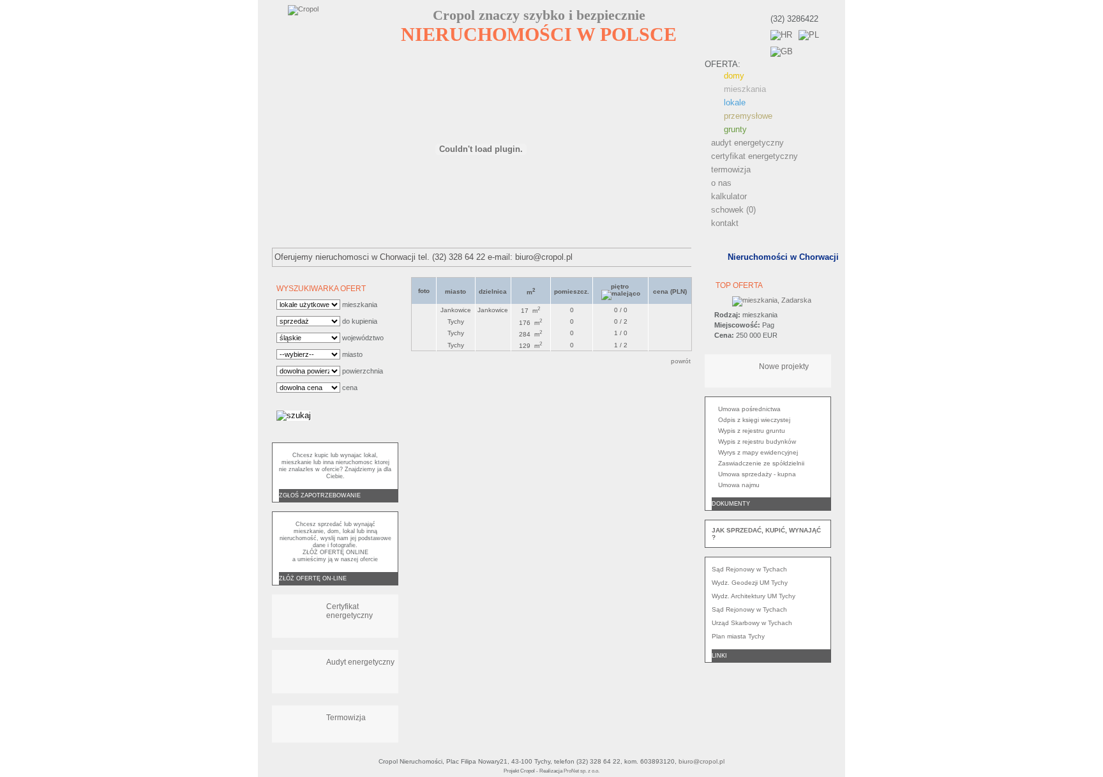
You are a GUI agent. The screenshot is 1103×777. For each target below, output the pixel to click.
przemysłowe (748, 116)
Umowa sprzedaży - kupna (757, 474)
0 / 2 (620, 321)
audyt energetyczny (747, 142)
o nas (721, 183)
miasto (455, 291)
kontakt (725, 223)
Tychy (455, 321)
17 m (530, 310)
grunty (735, 129)
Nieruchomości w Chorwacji (783, 257)
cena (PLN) (670, 291)
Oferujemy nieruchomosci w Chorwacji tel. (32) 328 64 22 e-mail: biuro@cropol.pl (423, 257)
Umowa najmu (739, 484)
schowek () (733, 210)
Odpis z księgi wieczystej (754, 419)
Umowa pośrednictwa (749, 408)
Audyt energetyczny (360, 662)
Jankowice (455, 309)
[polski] (809, 35)
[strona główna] (332, 27)
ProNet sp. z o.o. (581, 771)
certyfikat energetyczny (754, 156)
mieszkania (745, 89)
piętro (621, 286)
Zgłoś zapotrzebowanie (320, 495)
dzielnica (493, 291)
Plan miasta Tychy (738, 636)
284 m (530, 334)
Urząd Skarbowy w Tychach (752, 622)
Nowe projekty (784, 366)
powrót (681, 361)
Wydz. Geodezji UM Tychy (750, 582)
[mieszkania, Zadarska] (771, 300)
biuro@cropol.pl (701, 761)
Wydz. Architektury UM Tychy (753, 596)
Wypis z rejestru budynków (757, 441)
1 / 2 (620, 345)
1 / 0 (620, 332)
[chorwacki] (781, 35)
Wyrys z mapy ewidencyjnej (758, 452)
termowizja (731, 169)
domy (734, 75)
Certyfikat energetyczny (349, 611)
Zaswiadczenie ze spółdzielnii (761, 463)
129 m (530, 345)
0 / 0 (620, 309)
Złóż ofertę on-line (313, 578)
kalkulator (729, 196)
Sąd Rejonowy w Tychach (749, 569)
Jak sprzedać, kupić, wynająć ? (766, 534)
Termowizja (346, 717)
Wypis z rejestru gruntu (751, 430)
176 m (530, 322)
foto (424, 290)
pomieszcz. (571, 291)
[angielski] (781, 51)
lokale (735, 102)
